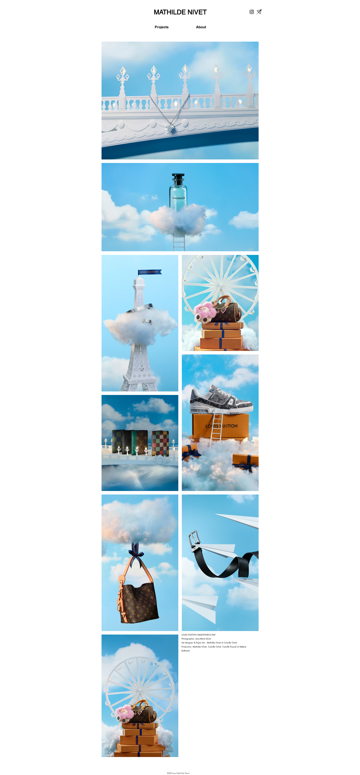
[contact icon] (259, 12)
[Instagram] (252, 12)
